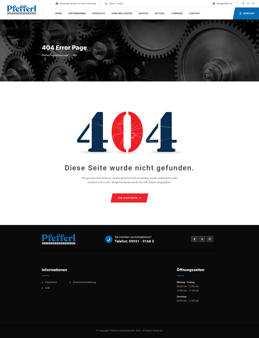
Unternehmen (77, 13)
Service (143, 13)
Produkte (98, 13)
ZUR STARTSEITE (127, 198)
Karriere (177, 13)
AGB (47, 288)
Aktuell (160, 13)
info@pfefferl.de (224, 3)
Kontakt (194, 13)
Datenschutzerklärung (84, 282)
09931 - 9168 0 (116, 3)
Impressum (51, 282)
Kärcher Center (122, 13)
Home (58, 13)
